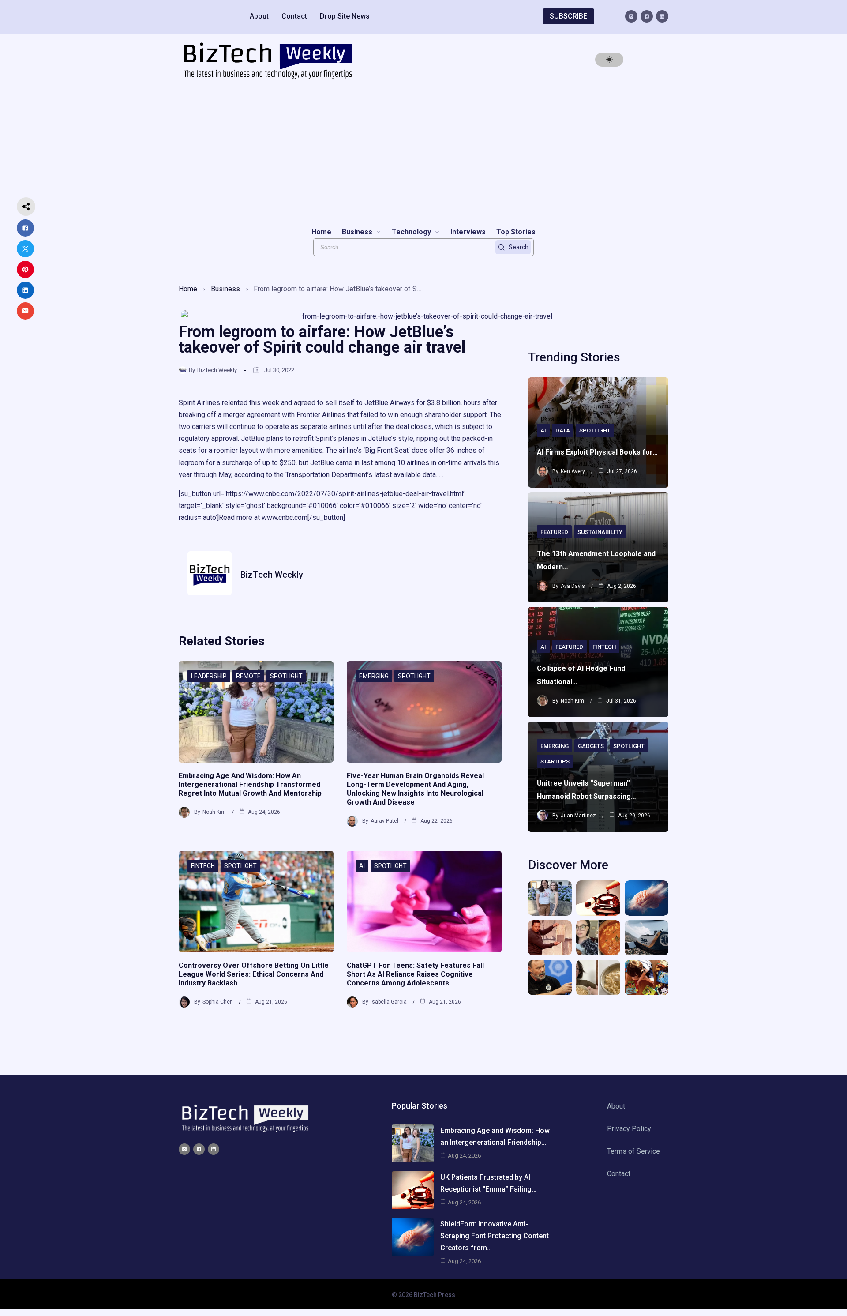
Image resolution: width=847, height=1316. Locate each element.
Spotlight (286, 676)
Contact (294, 16)
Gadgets (591, 746)
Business (225, 289)
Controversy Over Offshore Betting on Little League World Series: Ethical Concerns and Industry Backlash (254, 974)
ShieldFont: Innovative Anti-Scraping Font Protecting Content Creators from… (494, 1236)
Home (188, 289)
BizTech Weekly (217, 370)
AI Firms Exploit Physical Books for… (597, 452)
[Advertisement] (423, 152)
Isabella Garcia (389, 1002)
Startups (555, 761)
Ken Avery (573, 471)
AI (362, 865)
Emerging (374, 676)
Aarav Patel (384, 821)
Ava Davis (573, 586)
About (259, 16)
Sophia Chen (217, 1002)
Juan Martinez (578, 815)
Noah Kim (214, 812)
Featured (554, 532)
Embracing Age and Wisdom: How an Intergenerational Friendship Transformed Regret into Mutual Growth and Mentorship (250, 784)
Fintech (203, 865)
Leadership (209, 676)
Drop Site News (345, 16)
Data (562, 430)
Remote (248, 676)
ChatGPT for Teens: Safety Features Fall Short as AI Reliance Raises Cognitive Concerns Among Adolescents (415, 974)
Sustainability (599, 532)
